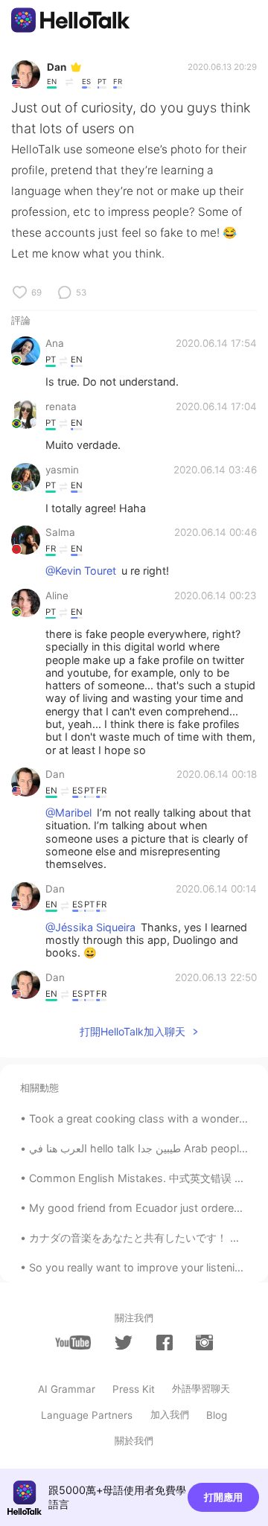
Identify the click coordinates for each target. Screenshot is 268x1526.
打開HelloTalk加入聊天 (132, 1031)
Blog (216, 1415)
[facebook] (164, 1342)
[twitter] (124, 1342)
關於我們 (134, 1440)
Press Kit (133, 1389)
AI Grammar (66, 1389)
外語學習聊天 (201, 1388)
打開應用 (223, 1497)
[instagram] (204, 1342)
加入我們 (169, 1414)
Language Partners (87, 1415)
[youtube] (73, 1342)
